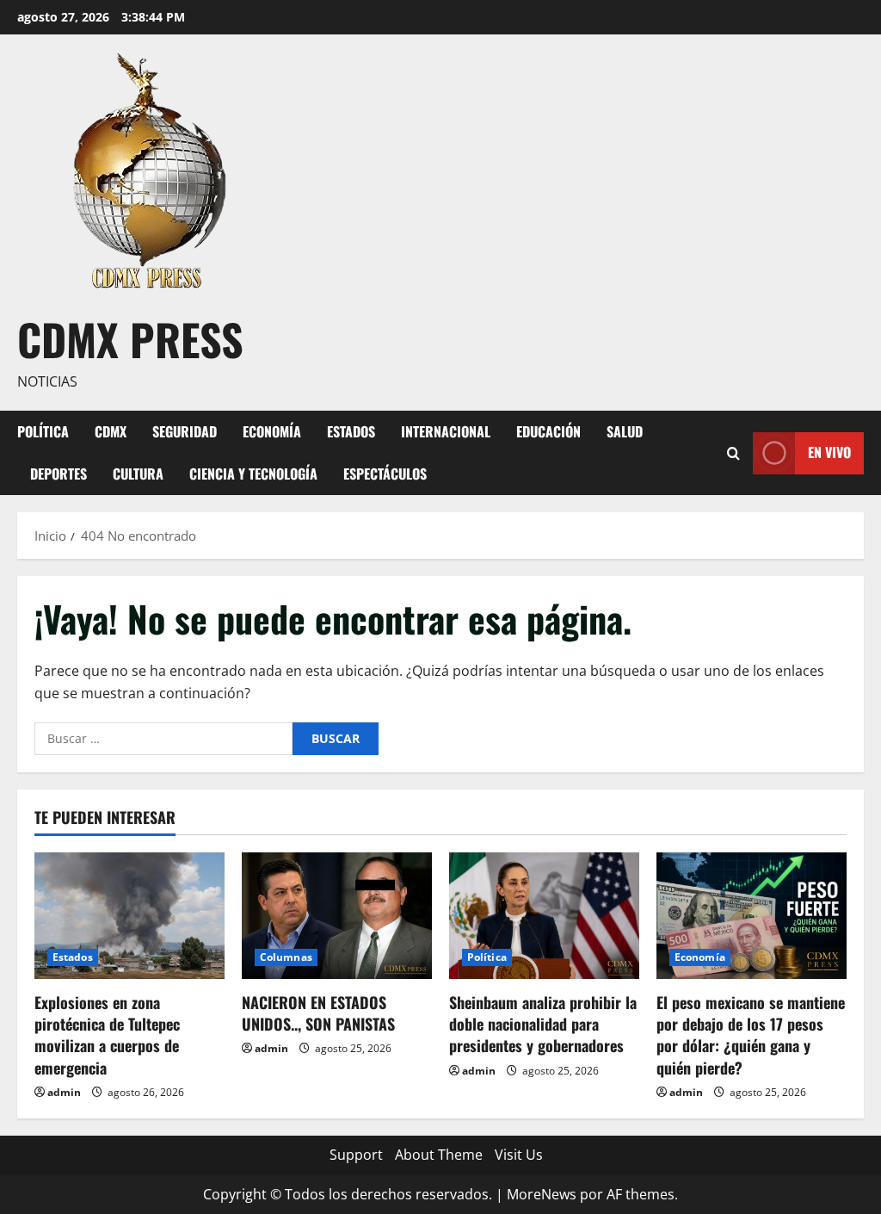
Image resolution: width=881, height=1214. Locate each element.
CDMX (110, 431)
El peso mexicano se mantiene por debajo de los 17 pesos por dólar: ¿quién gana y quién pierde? (750, 1035)
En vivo (829, 452)
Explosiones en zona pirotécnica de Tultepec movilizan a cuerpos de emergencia (107, 1035)
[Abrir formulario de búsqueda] (733, 452)
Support (356, 1154)
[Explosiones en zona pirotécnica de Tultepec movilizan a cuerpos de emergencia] (129, 915)
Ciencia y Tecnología (253, 473)
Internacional (445, 431)
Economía (272, 431)
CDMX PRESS (130, 338)
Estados (351, 431)
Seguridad (184, 431)
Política (43, 431)
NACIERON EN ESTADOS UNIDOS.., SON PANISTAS (318, 1013)
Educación (548, 431)
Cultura (138, 473)
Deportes (58, 473)
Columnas (286, 957)
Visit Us (519, 1154)
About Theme (439, 1154)
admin (64, 1092)
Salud (625, 431)
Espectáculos (385, 473)
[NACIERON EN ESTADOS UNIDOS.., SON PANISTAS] (337, 915)
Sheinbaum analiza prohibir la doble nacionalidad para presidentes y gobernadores (543, 1023)
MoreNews (541, 1194)
